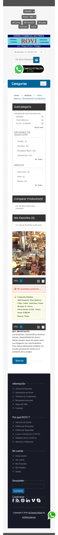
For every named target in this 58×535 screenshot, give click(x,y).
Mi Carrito (42, 23)
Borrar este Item (42, 123)
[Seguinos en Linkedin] (28, 500)
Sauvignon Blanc (24, 151)
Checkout (23, 27)
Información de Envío (24, 393)
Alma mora (22, 172)
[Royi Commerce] (29, 41)
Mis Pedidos (20, 468)
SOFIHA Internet (29, 517)
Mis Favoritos (29, 23)
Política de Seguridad (24, 430)
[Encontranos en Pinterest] (23, 500)
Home (16, 95)
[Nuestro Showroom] (33, 500)
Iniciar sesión (21, 456)
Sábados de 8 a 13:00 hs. (26, 438)
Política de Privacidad (24, 426)
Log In (33, 27)
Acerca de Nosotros (23, 389)
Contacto (19, 408)
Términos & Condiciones (25, 396)
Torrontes (21, 146)
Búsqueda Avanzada (24, 400)
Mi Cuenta (16, 23)
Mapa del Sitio (21, 404)
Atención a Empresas (24, 442)
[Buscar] (42, 52)
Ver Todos (38, 159)
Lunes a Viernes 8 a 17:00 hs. (28, 434)
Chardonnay (22, 155)
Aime (19, 177)
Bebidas (28, 95)
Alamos (20, 181)
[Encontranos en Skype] (39, 500)
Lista (43, 281)
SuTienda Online (35, 513)
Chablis (20, 141)
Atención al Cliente (23, 422)
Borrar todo (39, 127)
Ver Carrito (19, 460)
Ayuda (18, 472)
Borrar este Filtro (42, 117)
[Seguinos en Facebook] (13, 500)
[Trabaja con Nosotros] (17, 500)
